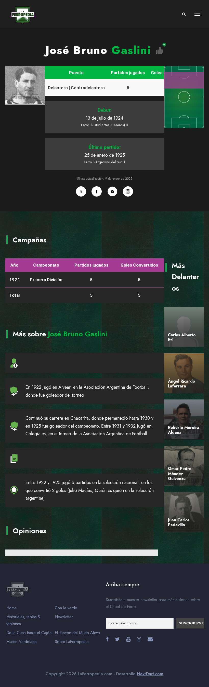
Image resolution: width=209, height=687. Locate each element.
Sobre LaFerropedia (72, 642)
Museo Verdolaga (21, 642)
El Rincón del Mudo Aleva (77, 633)
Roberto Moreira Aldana (183, 430)
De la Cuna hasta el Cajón (28, 633)
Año (14, 265)
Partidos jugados (128, 72)
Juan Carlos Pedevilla (178, 522)
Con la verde (66, 608)
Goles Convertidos (139, 265)
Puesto (76, 72)
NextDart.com (150, 674)
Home (11, 608)
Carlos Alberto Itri (181, 337)
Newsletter (64, 617)
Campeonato (46, 265)
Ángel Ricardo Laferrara (181, 384)
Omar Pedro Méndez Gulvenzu (179, 473)
